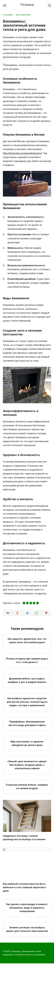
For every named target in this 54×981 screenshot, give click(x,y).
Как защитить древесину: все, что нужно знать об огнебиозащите (27, 640)
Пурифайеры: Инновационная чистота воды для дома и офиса (27, 723)
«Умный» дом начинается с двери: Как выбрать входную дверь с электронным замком (27, 765)
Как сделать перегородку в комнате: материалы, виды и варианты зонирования (27, 907)
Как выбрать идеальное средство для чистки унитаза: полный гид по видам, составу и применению (27, 702)
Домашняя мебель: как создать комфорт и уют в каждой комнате (27, 680)
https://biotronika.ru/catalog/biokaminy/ (22, 153)
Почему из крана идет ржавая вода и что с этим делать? (27, 660)
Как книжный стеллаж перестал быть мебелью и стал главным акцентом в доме (24, 887)
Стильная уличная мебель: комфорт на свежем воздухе (27, 786)
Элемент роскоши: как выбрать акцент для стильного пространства (27, 929)
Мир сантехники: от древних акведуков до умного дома (27, 743)
